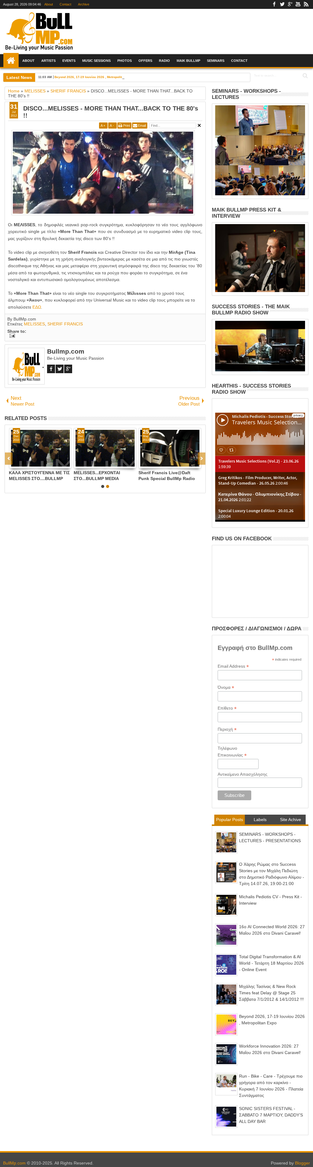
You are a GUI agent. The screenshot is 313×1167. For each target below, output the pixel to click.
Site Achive (290, 819)
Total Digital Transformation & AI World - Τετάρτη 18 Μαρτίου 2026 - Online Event (271, 963)
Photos (124, 60)
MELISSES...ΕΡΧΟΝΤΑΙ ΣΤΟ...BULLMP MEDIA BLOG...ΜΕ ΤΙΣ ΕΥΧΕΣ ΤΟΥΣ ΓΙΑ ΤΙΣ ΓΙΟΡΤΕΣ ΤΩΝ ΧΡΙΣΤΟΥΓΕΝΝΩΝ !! (102, 475)
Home (11, 60)
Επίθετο (227, 708)
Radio (164, 60)
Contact (65, 4)
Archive (83, 4)
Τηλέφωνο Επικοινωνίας (232, 752)
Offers (145, 60)
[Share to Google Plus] (27, 463)
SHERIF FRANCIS (65, 323)
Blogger (302, 1163)
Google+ (290, 4)
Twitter (282, 4)
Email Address (233, 666)
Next (9, 458)
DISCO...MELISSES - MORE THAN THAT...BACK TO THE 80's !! (110, 112)
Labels (260, 819)
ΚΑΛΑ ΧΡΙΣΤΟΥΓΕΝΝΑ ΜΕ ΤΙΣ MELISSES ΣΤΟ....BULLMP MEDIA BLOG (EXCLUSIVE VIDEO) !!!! (39, 475)
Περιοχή (227, 729)
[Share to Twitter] (20, 463)
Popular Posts (229, 819)
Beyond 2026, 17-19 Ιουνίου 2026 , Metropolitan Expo (94, 77)
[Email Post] (11, 336)
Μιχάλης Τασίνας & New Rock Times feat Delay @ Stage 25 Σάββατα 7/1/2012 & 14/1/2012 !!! (271, 993)
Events (68, 60)
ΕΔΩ (36, 307)
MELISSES (34, 323)
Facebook (274, 4)
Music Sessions (96, 60)
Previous (201, 458)
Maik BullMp (188, 60)
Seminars (215, 60)
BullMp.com (14, 1163)
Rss (306, 4)
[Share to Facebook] (14, 463)
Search (304, 75)
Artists (48, 60)
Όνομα (226, 687)
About (48, 4)
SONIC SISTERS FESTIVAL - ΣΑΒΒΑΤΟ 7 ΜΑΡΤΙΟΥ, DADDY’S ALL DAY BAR (271, 1115)
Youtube (298, 4)
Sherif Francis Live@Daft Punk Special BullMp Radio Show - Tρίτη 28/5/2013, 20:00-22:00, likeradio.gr (166, 475)
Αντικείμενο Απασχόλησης (242, 774)
